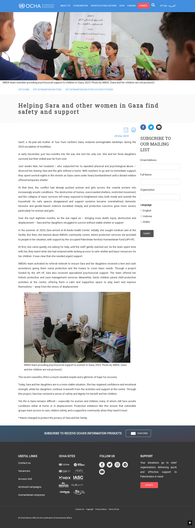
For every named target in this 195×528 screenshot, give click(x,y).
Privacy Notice (101, 509)
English (147, 210)
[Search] (153, 5)
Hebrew (147, 216)
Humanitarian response (31, 494)
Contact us (24, 462)
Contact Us (79, 509)
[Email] (159, 126)
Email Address (148, 160)
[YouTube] (102, 471)
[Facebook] (143, 126)
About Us (65, 5)
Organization (147, 189)
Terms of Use (113, 509)
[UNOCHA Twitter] (109, 464)
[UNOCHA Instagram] (117, 464)
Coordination (80, 5)
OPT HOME (23, 89)
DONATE (149, 485)
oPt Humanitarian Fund (47, 89)
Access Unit (25, 478)
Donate (143, 5)
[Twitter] (151, 126)
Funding (131, 5)
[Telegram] (125, 464)
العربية (171, 5)
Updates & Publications (103, 5)
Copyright (90, 509)
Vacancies (24, 470)
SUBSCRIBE (142, 433)
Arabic (146, 221)
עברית (163, 5)
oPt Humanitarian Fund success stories (89, 89)
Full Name (146, 174)
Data (121, 5)
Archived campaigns (29, 486)
